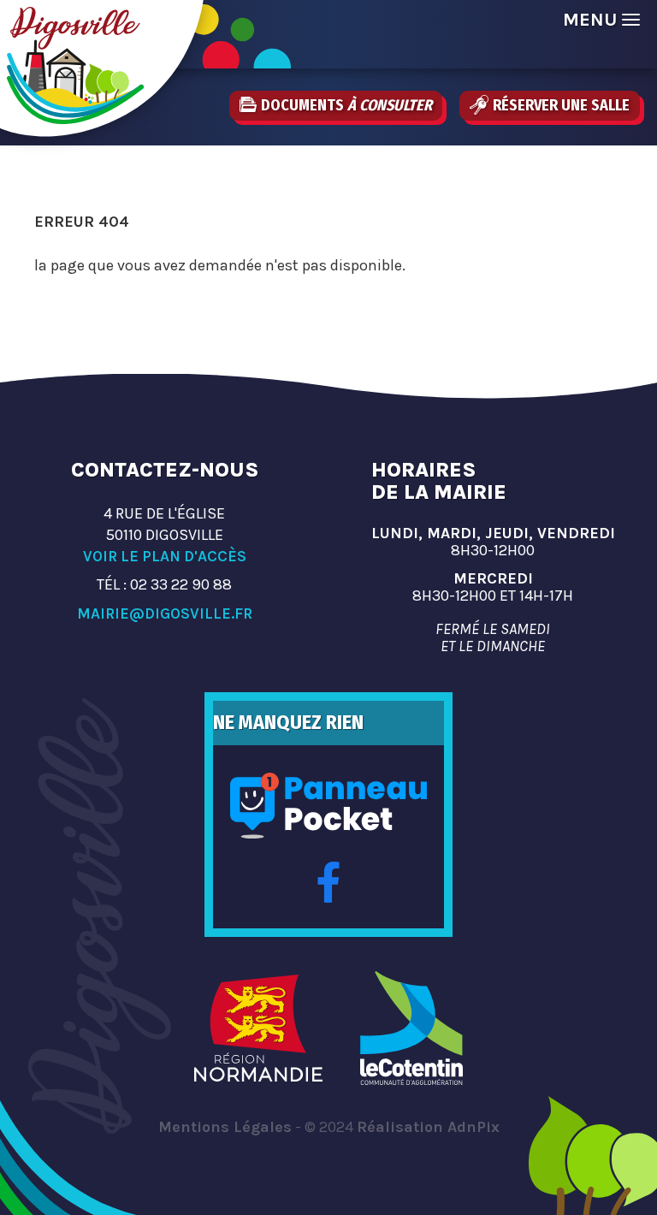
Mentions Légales (225, 1126)
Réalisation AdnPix (428, 1126)
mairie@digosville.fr (164, 613)
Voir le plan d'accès (164, 556)
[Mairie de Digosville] (75, 65)
